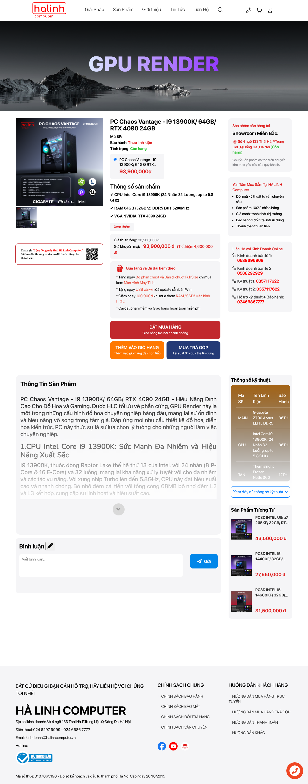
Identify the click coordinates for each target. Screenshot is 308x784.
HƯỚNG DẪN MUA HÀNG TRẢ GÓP (261, 712)
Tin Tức (177, 9)
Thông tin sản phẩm (48, 383)
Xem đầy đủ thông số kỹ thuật (258, 491)
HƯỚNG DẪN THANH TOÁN (255, 722)
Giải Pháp (94, 9)
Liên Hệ (201, 9)
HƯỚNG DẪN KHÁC (248, 732)
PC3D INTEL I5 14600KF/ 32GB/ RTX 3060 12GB (270, 595)
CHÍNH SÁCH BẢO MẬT (180, 706)
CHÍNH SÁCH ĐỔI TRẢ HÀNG (185, 717)
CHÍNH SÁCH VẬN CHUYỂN (184, 727)
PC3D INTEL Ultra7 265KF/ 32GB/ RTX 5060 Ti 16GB (272, 522)
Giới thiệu (151, 9)
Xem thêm (122, 226)
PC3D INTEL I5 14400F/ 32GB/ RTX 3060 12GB (269, 559)
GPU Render (185, 406)
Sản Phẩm (123, 9)
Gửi (207, 561)
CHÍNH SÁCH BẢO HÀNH (182, 696)
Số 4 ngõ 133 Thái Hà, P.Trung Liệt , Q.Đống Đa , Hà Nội (258, 146)
